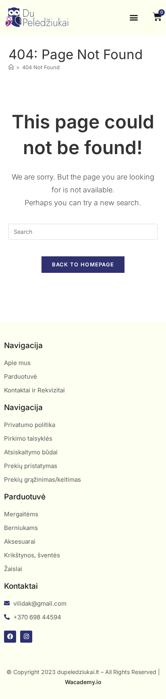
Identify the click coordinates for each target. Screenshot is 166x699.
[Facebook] (10, 637)
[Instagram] (26, 637)
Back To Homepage (83, 264)
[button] (133, 17)
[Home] (11, 67)
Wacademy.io (83, 681)
